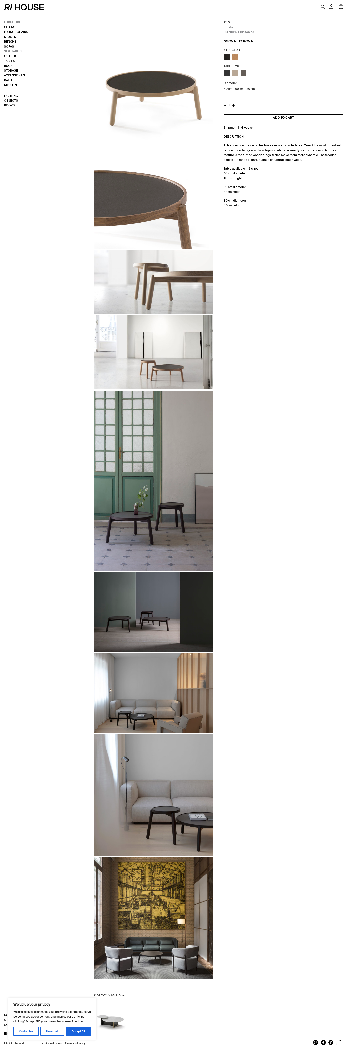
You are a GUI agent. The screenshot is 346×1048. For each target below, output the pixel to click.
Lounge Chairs (16, 32)
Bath (8, 80)
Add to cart (283, 118)
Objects (11, 101)
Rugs (8, 66)
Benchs (10, 42)
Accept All (78, 1031)
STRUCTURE (233, 50)
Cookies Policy (75, 1043)
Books (9, 105)
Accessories (14, 75)
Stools (10, 37)
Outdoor (11, 56)
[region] (52, 1019)
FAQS (8, 1043)
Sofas (9, 47)
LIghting (11, 96)
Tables (9, 61)
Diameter (230, 83)
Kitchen (10, 85)
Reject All (52, 1031)
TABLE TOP (231, 66)
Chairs (9, 27)
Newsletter (23, 1043)
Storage (11, 71)
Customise (26, 1031)
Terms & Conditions (48, 1043)
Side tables (13, 51)
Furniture (12, 22)
